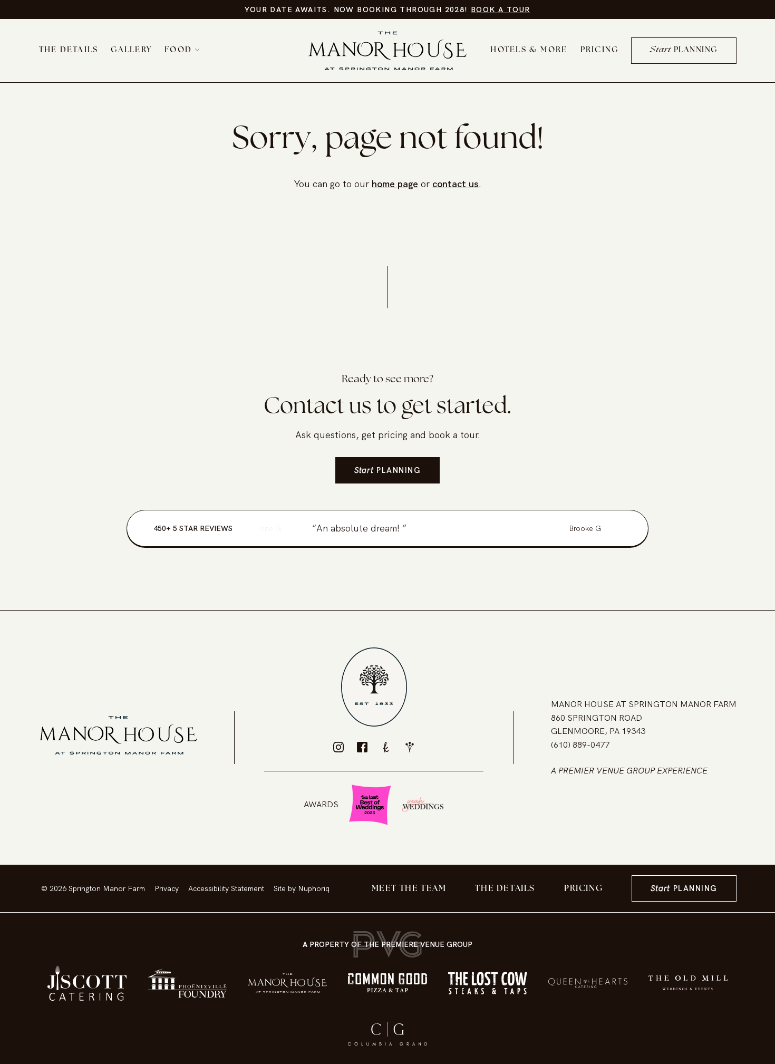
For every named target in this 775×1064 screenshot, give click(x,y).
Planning (683, 50)
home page (395, 184)
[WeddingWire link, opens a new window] (409, 747)
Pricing (599, 50)
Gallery (131, 50)
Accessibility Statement (226, 888)
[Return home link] (387, 51)
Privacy (166, 888)
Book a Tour (500, 9)
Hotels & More (528, 50)
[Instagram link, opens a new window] (338, 747)
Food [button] (178, 50)
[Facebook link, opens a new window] (362, 747)
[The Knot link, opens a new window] (385, 747)
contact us (455, 184)
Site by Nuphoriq (302, 888)
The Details (69, 50)
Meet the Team (409, 889)
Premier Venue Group (606, 770)
